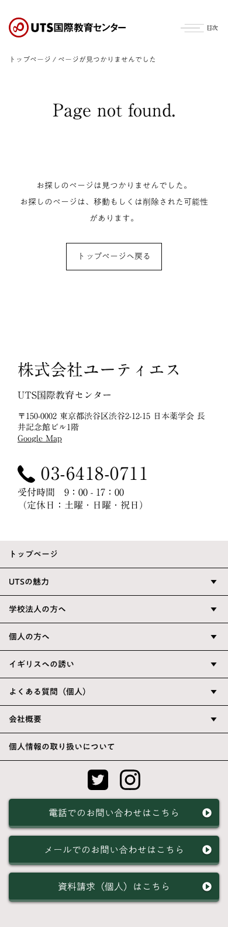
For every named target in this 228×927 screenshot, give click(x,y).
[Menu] (200, 26)
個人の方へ (29, 637)
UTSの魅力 (29, 582)
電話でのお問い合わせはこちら (114, 813)
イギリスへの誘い (41, 664)
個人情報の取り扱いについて (62, 747)
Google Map (40, 438)
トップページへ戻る (114, 256)
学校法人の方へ (37, 609)
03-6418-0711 (94, 473)
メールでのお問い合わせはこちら (114, 849)
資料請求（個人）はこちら (114, 886)
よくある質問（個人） (50, 692)
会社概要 (25, 719)
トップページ (30, 59)
